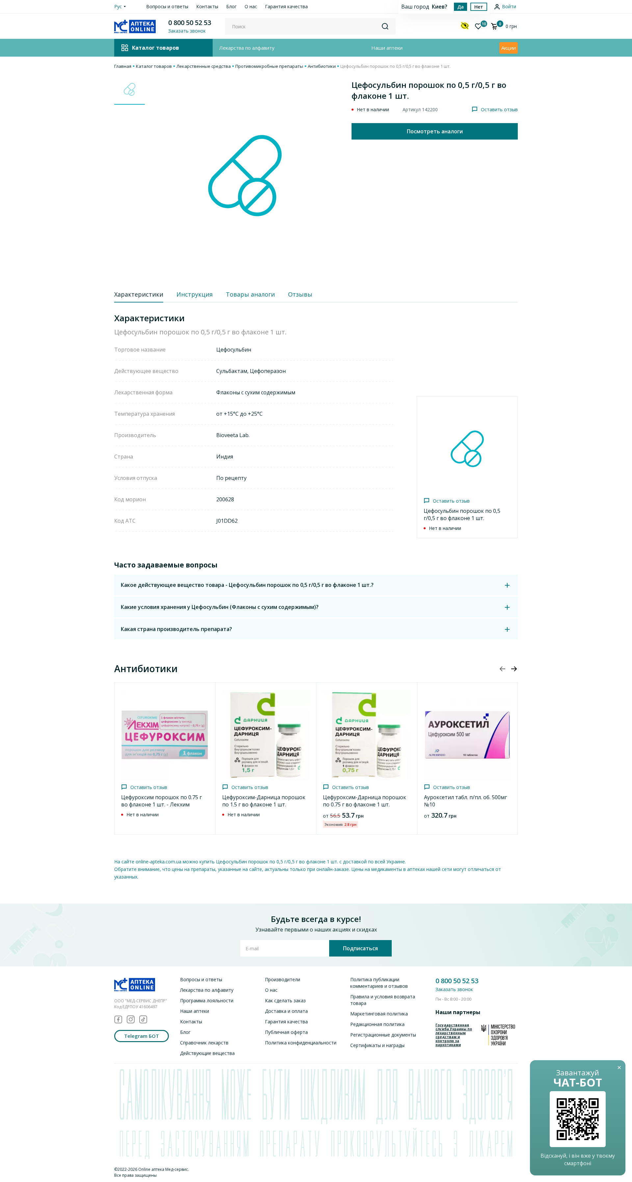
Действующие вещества (207, 1053)
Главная (122, 66)
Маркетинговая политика (379, 1014)
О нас (251, 6)
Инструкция (194, 294)
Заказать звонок (454, 989)
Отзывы (300, 294)
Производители (282, 979)
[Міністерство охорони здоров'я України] (498, 1034)
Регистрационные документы (383, 1035)
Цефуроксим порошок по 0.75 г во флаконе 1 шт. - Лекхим (161, 801)
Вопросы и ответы (167, 6)
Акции (508, 47)
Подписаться (360, 948)
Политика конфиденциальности (300, 1042)
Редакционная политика (377, 1024)
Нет (478, 7)
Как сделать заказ (285, 1000)
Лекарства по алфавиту (247, 47)
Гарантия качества (286, 6)
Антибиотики (322, 66)
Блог (231, 6)
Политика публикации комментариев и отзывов (379, 982)
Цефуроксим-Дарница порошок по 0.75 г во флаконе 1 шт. (364, 801)
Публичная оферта (286, 1032)
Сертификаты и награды (377, 1045)
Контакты (207, 6)
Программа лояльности (206, 1000)
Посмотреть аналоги (435, 131)
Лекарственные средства (203, 66)
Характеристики (138, 294)
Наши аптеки (387, 47)
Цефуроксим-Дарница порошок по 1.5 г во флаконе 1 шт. (263, 801)
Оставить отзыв (499, 109)
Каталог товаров (154, 66)
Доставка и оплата (286, 1011)
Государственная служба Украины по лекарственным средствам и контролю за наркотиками (453, 1035)
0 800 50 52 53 (189, 22)
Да (460, 7)
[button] (514, 669)
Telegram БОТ (141, 1036)
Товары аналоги (250, 294)
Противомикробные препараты (269, 66)
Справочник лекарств (204, 1042)
